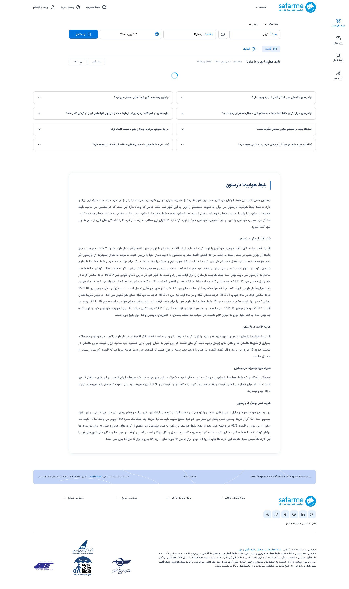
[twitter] (276, 515)
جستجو (81, 34)
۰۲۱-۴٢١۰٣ (96, 477)
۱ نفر (255, 25)
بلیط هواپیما (338, 26)
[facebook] (285, 515)
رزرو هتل (338, 43)
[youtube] (294, 515)
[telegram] (267, 515)
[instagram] (312, 515)
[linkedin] (303, 515)
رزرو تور (338, 78)
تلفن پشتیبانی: (301, 524)
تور (240, 550)
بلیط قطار (338, 61)
